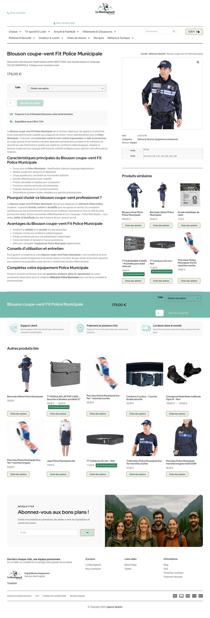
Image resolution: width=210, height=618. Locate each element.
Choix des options (133, 225)
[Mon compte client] (64, 23)
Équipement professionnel (166, 139)
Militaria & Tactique (118, 38)
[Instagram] (195, 18)
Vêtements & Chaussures (97, 31)
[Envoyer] (87, 532)
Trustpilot (12, 583)
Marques (99, 38)
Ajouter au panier (30, 103)
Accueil (144, 54)
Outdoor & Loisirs (49, 38)
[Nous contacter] (16, 13)
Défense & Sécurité (20, 38)
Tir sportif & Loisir (35, 31)
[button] (198, 62)
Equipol (133, 142)
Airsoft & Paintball (64, 31)
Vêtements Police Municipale (64, 277)
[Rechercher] (174, 31)
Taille (17, 87)
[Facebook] (199, 18)
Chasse (13, 31)
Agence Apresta (114, 607)
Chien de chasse (76, 38)
